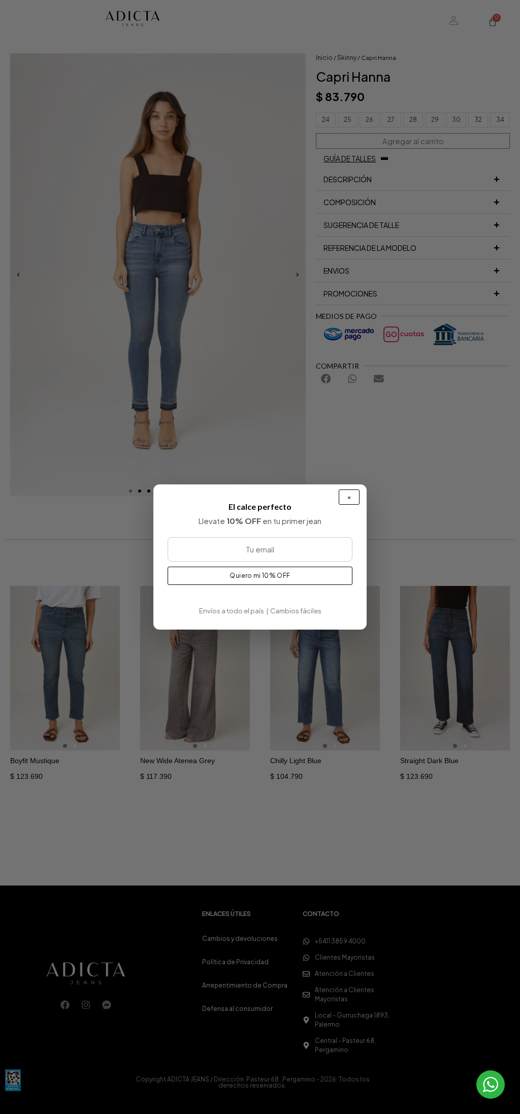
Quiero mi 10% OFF (260, 575)
